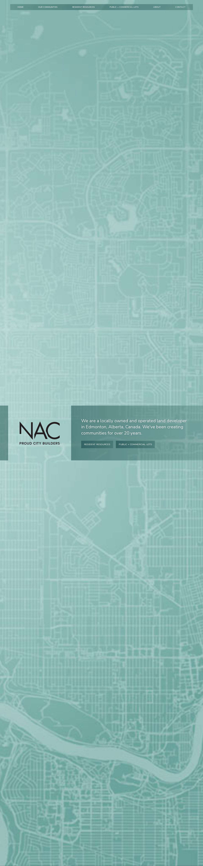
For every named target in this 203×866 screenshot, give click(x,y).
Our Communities (48, 7)
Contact (180, 7)
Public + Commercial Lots (124, 7)
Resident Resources (83, 7)
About (157, 7)
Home (20, 7)
